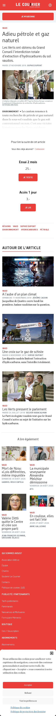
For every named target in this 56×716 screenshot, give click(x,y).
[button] (51, 653)
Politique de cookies (20, 708)
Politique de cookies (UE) (13, 588)
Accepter (28, 685)
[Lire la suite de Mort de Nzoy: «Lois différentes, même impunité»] (14, 453)
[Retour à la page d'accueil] (28, 5)
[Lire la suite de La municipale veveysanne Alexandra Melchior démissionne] (42, 453)
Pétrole (44, 230)
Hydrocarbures (29, 230)
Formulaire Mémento (11, 618)
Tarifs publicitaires (10, 601)
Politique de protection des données (28, 712)
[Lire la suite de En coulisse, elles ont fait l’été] (42, 501)
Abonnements (8, 645)
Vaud (4, 28)
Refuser (28, 693)
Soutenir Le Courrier (11, 577)
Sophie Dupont (28, 226)
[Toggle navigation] (4, 5)
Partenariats (7, 607)
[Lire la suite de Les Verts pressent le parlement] (28, 386)
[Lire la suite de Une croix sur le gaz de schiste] (28, 329)
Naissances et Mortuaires (13, 612)
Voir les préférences (28, 701)
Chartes (5, 571)
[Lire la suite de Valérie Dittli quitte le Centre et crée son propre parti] (14, 502)
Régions (6, 226)
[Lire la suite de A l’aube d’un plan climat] (28, 271)
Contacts (6, 582)
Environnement (10, 230)
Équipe (5, 565)
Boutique (7, 624)
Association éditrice (10, 560)
